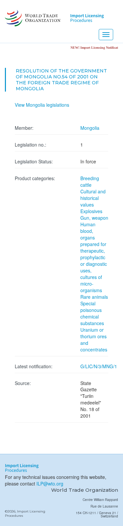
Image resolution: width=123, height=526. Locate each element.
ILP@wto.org (49, 483)
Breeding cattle (89, 181)
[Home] (32, 18)
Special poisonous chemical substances (92, 313)
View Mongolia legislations (42, 104)
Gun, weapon (94, 217)
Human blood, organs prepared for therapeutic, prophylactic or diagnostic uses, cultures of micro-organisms (93, 257)
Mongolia (89, 128)
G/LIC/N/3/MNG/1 (98, 366)
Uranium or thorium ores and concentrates (93, 339)
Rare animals (94, 296)
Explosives (91, 211)
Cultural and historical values (93, 198)
